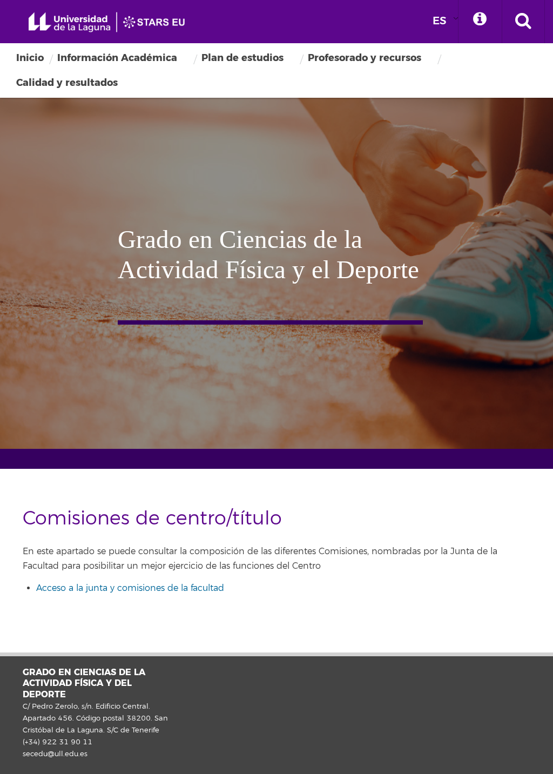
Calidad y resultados (67, 82)
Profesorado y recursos (364, 57)
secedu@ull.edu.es (55, 754)
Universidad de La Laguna (111, 22)
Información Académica (117, 57)
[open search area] (523, 21)
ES (440, 21)
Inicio (30, 57)
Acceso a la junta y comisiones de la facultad (130, 588)
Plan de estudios (242, 57)
